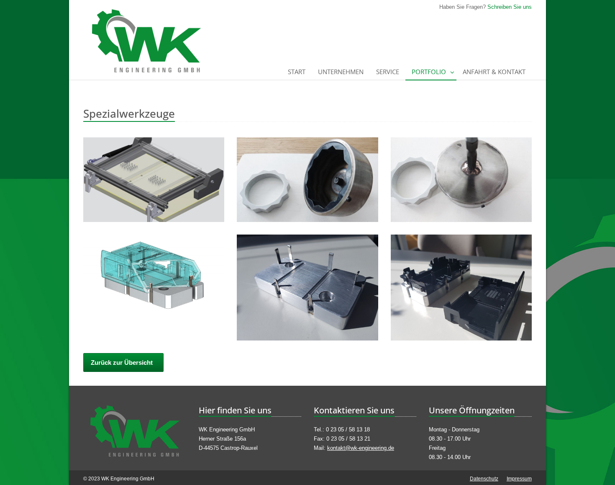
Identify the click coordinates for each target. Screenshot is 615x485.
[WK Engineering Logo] (134, 431)
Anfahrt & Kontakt (494, 71)
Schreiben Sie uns (509, 7)
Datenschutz (484, 479)
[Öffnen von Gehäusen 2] (461, 288)
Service (387, 71)
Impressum (519, 479)
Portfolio (429, 71)
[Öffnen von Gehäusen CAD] (153, 273)
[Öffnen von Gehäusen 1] (307, 288)
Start (296, 71)
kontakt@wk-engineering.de (360, 448)
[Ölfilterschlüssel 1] (307, 179)
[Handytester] (153, 179)
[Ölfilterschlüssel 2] (461, 179)
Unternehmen (341, 71)
